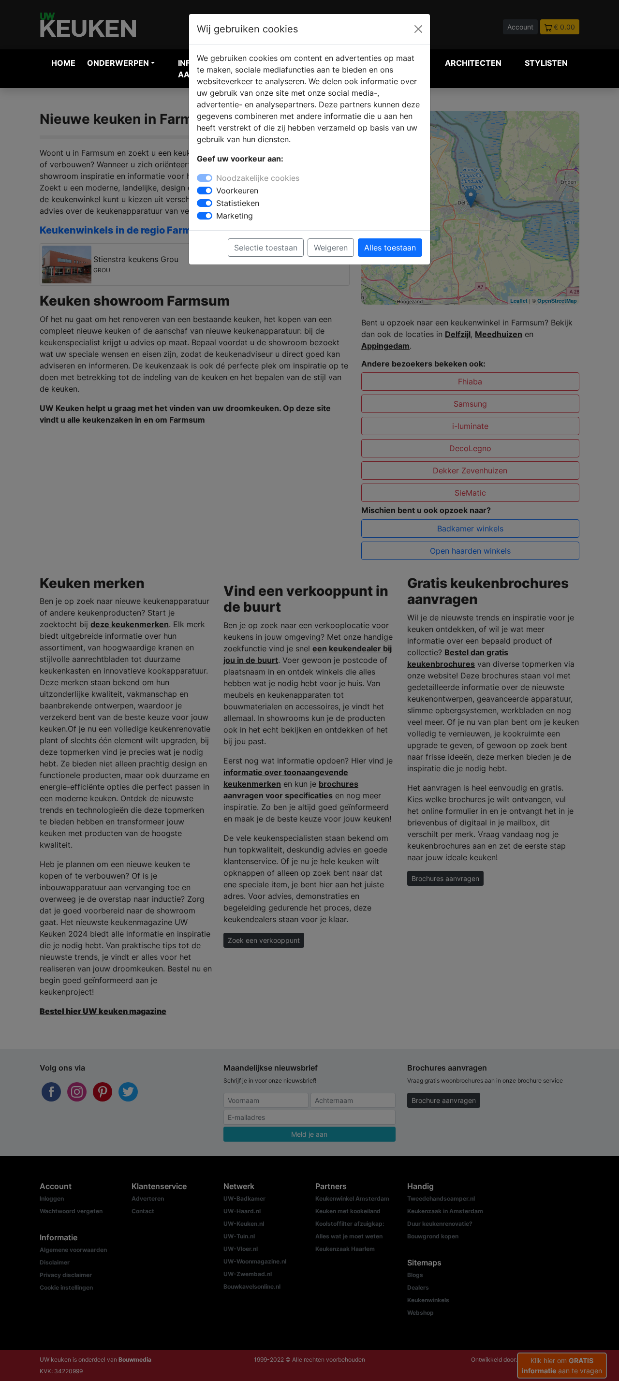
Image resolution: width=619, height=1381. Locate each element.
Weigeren (331, 247)
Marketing (234, 215)
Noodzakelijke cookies (257, 178)
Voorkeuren (237, 190)
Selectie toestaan (265, 247)
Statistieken (237, 203)
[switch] (204, 190)
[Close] (418, 29)
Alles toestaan (390, 247)
